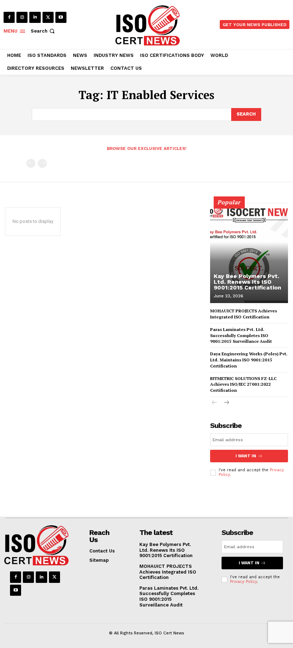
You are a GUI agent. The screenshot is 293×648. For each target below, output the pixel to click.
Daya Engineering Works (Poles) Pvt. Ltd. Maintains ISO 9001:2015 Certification (249, 360)
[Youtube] (60, 17)
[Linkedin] (34, 17)
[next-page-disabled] (42, 163)
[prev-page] (30, 163)
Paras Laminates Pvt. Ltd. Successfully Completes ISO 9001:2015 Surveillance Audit (241, 335)
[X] (48, 17)
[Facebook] (9, 17)
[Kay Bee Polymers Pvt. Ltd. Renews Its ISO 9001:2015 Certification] (249, 253)
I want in (245, 456)
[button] (43, 31)
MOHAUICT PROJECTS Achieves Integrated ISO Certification (167, 572)
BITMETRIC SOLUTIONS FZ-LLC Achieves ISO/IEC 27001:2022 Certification (243, 384)
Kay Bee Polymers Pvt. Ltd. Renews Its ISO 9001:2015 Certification (247, 282)
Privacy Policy (243, 581)
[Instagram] (22, 17)
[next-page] (226, 403)
